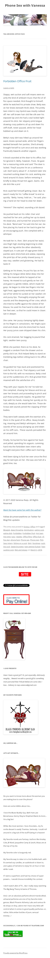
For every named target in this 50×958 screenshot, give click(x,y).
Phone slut (34, 540)
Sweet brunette (17, 546)
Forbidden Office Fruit (17, 81)
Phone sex (25, 540)
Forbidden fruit (28, 533)
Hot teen (39, 533)
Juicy (13, 536)
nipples (19, 536)
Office (32, 526)
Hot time (7, 536)
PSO (41, 540)
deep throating (17, 530)
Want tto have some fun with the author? (22, 510)
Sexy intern (8, 543)
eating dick (7, 533)
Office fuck (37, 536)
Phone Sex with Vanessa (25, 5)
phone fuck (15, 540)
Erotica (26, 526)
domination (29, 530)
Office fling (27, 536)
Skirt (30, 543)
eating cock (39, 530)
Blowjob (6, 530)
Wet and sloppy (21, 550)
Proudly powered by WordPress (15, 953)
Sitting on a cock (20, 543)
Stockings (36, 543)
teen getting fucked (32, 546)
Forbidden (17, 533)
